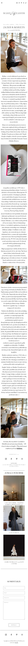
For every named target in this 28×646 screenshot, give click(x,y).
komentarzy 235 (14, 454)
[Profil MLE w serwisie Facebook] (19, 2)
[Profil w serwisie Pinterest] (21, 2)
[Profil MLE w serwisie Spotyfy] (23, 2)
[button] (1, 3)
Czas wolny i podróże (8, 24)
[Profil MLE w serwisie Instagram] (17, 2)
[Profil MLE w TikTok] (25, 2)
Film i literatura (20, 24)
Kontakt (16, 642)
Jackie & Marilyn (14, 27)
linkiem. (19, 448)
